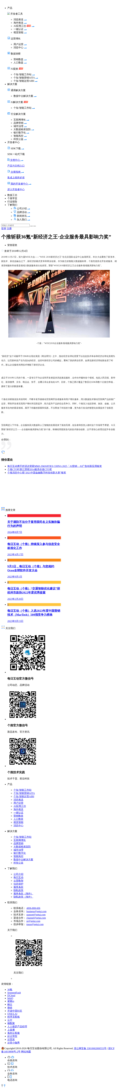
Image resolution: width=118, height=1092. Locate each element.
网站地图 (26, 1051)
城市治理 (18, 850)
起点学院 (12, 1036)
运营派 (11, 1039)
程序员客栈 (13, 1017)
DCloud (11, 995)
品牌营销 (18, 843)
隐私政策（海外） (23, 896)
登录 (3, 228)
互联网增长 (20, 840)
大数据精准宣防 (22, 846)
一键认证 (18, 812)
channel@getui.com (36, 918)
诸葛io (10, 1001)
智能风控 (18, 856)
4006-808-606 (33, 908)
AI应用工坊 (20, 806)
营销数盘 (18, 815)
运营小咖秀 (13, 1042)
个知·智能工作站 (22, 790)
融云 (9, 1004)
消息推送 (18, 799)
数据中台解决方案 (23, 859)
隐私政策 (18, 890)
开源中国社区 (14, 1011)
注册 (9, 228)
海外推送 (18, 809)
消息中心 (18, 825)
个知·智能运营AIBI (24, 796)
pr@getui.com (33, 921)
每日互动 (18, 877)
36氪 (9, 989)
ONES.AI (12, 1014)
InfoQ (10, 998)
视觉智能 (18, 822)
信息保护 (18, 884)
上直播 (11, 1029)
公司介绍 (18, 874)
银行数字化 (20, 853)
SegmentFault (14, 992)
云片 (9, 1020)
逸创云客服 (13, 1033)
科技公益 (18, 862)
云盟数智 (18, 880)
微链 (9, 1007)
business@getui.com (36, 911)
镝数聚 (11, 1023)
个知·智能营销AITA (24, 793)
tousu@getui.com (34, 924)
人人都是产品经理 (17, 1026)
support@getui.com (35, 914)
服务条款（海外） (23, 893)
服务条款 (18, 887)
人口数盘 (18, 819)
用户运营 (18, 803)
